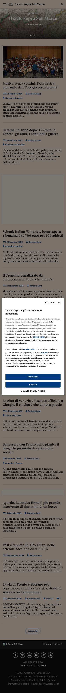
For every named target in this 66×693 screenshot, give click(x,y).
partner (44, 353)
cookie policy (39, 337)
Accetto (33, 384)
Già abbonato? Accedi (33, 390)
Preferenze (33, 377)
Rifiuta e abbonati (52, 302)
